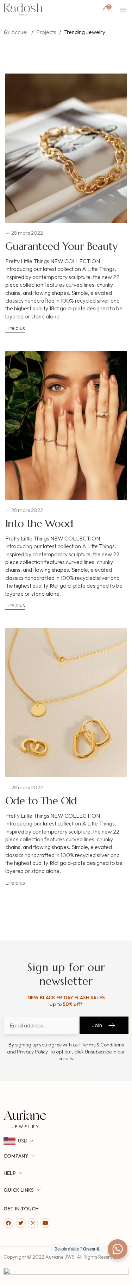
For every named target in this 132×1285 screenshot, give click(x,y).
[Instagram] (33, 1223)
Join (97, 1024)
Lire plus (15, 327)
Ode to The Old (41, 800)
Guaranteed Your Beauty (61, 246)
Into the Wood (39, 523)
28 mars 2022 (27, 233)
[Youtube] (45, 1223)
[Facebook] (8, 1223)
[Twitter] (21, 1223)
